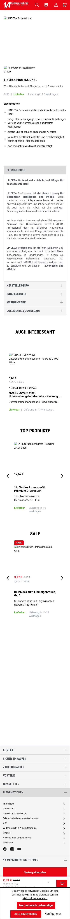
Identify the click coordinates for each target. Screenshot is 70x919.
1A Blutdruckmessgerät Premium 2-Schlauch (29, 489)
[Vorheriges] (7, 476)
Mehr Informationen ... (35, 898)
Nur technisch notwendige (36, 905)
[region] (35, 380)
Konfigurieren (53, 913)
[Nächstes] (62, 476)
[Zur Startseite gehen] (15, 5)
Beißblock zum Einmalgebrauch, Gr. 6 (35, 593)
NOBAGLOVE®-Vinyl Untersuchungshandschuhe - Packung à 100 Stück (34, 394)
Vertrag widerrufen (35, 872)
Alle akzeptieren (25, 914)
